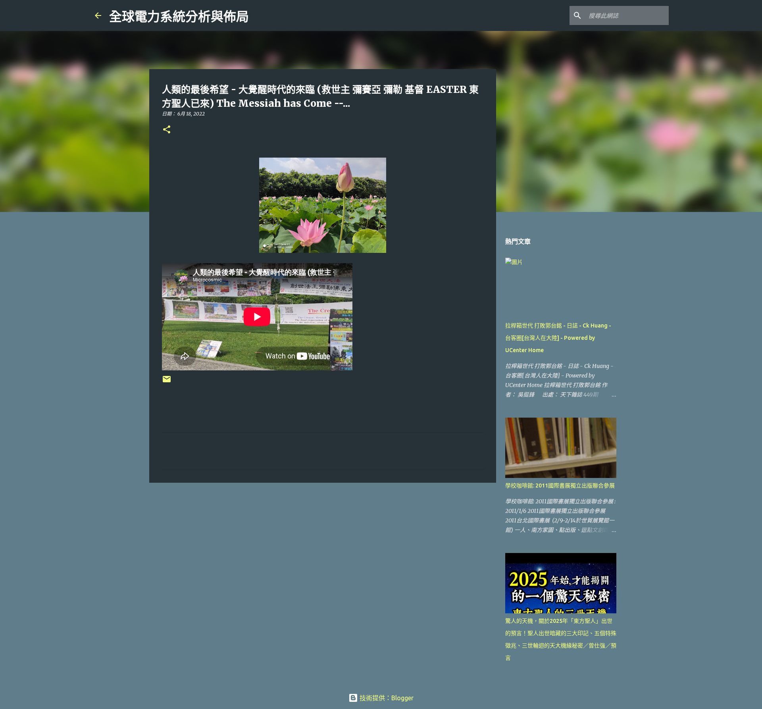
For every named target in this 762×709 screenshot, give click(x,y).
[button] (166, 130)
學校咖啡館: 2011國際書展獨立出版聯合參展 (560, 485)
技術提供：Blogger (386, 697)
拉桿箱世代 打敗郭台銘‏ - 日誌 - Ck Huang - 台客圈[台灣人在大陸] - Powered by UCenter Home (558, 337)
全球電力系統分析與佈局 (179, 17)
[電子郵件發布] (166, 382)
